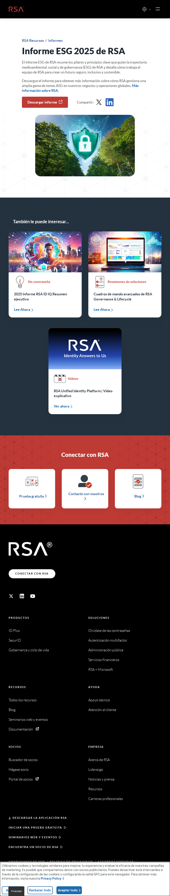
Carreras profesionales (105, 799)
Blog (12, 710)
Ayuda (94, 687)
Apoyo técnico (99, 700)
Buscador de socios (23, 760)
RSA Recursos (33, 40)
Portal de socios (21, 779)
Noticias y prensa (101, 779)
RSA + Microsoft (100, 669)
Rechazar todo (40, 890)
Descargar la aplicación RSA (40, 817)
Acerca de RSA (99, 760)
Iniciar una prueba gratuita (35, 827)
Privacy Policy (51, 878)
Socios (15, 746)
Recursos (17, 687)
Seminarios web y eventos (28, 719)
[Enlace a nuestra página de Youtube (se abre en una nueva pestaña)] (32, 596)
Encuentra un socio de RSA (34, 847)
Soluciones (98, 617)
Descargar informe (42, 102)
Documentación (21, 729)
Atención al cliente (102, 710)
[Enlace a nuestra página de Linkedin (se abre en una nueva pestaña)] (21, 596)
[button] (150, 9)
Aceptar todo (68, 890)
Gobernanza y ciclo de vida (29, 650)
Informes (55, 40)
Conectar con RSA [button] (32, 573)
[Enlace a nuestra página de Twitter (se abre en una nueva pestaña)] (11, 596)
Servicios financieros (103, 660)
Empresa (96, 746)
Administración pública (105, 650)
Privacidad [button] (16, 891)
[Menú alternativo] (158, 9)
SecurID (15, 640)
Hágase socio (19, 769)
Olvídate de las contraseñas (109, 631)
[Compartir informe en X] (99, 102)
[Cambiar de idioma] (144, 9)
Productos (19, 617)
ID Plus (14, 631)
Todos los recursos (23, 700)
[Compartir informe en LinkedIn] (109, 102)
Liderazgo (95, 769)
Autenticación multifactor (107, 640)
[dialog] (85, 879)
